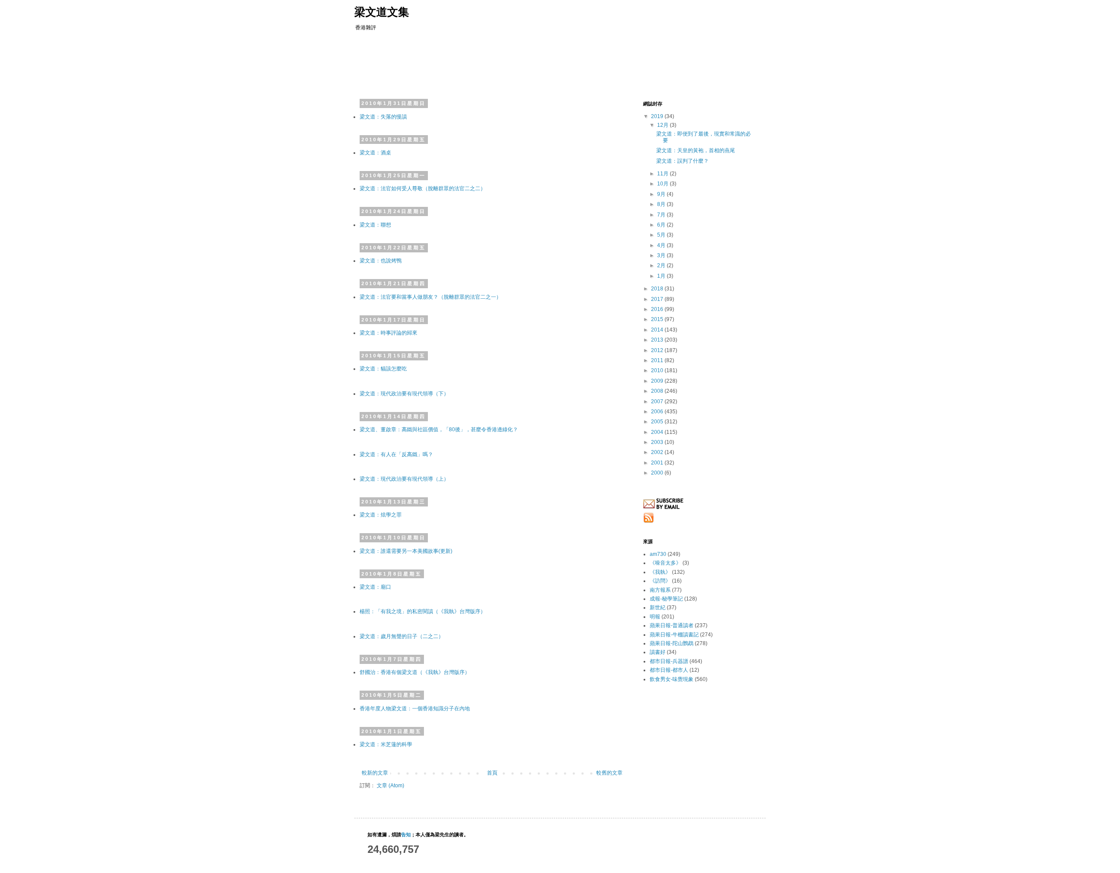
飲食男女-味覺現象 (671, 679)
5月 (662, 235)
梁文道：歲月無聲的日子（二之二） (402, 636)
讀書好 (657, 652)
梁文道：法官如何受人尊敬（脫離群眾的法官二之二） (423, 188)
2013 (658, 340)
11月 (663, 174)
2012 (658, 350)
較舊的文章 (609, 773)
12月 (663, 125)
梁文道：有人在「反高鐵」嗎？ (396, 454)
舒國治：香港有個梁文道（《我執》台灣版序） (415, 672)
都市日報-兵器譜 (669, 661)
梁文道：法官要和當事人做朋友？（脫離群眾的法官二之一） (430, 297)
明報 (655, 617)
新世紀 (657, 607)
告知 (406, 834)
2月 (662, 265)
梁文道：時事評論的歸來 (388, 333)
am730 (658, 554)
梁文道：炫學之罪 (381, 515)
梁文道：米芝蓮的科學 (386, 744)
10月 (663, 184)
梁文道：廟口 (375, 587)
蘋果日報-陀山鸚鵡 (671, 643)
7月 (662, 215)
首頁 (492, 773)
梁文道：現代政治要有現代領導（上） (404, 479)
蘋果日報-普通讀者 (671, 625)
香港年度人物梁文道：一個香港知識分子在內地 (415, 708)
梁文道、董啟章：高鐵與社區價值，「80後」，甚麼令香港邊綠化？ (439, 429)
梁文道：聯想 (375, 225)
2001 (658, 463)
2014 (658, 330)
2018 (658, 289)
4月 (662, 245)
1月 (662, 276)
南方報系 (660, 590)
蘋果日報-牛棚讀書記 (674, 635)
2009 (658, 381)
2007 (658, 401)
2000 (658, 473)
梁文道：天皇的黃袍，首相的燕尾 (695, 150)
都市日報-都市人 (669, 670)
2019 (658, 116)
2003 (658, 442)
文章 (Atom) (390, 785)
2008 (658, 391)
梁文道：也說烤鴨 (381, 261)
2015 (658, 319)
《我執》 (660, 572)
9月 (662, 194)
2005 (658, 422)
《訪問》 (660, 581)
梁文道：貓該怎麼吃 (383, 369)
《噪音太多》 (665, 563)
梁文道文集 (381, 12)
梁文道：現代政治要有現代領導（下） (404, 394)
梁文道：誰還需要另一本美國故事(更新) (406, 551)
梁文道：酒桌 (375, 153)
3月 (662, 255)
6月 (662, 225)
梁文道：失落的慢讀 (383, 117)
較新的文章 (375, 773)
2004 (658, 432)
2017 (658, 299)
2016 (658, 309)
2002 (658, 452)
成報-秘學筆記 (666, 599)
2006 (658, 412)
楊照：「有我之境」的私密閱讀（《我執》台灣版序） (423, 611)
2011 (658, 360)
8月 (662, 204)
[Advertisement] (527, 63)
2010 (658, 370)
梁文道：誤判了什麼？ (682, 161)
